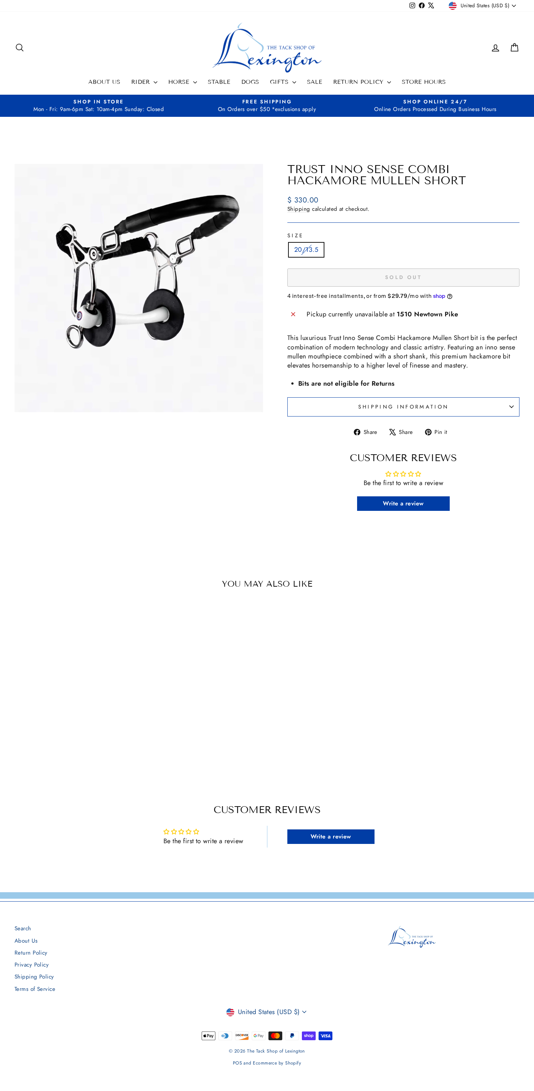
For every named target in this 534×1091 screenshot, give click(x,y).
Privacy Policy (32, 965)
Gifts (280, 81)
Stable (219, 81)
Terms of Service (35, 989)
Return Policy (359, 81)
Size (295, 235)
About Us (104, 81)
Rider (141, 81)
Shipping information (403, 406)
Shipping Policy (34, 977)
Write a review (403, 503)
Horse (179, 81)
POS (237, 1063)
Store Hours (424, 81)
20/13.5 (306, 249)
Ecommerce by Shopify (277, 1063)
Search (23, 928)
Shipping (298, 209)
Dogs (250, 81)
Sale (314, 81)
